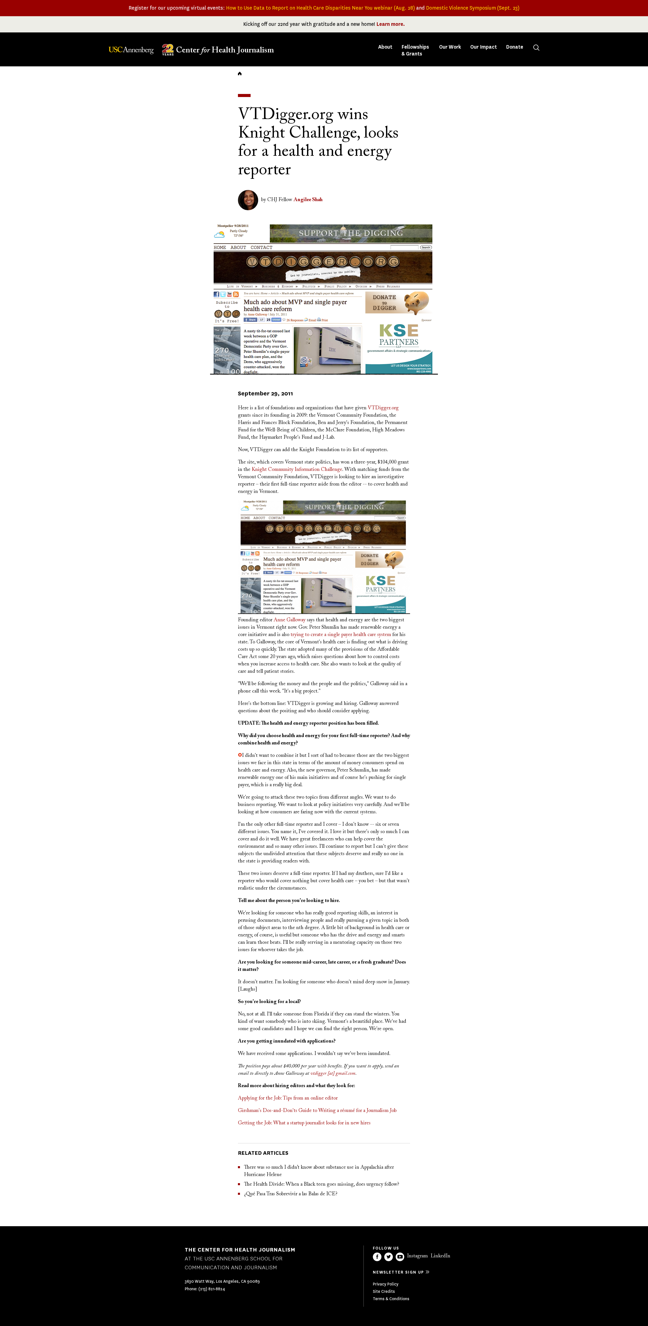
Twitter (388, 1257)
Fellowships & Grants (415, 50)
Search (536, 48)
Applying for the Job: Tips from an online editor (288, 1098)
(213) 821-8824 (211, 1289)
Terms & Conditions (391, 1298)
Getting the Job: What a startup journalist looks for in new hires (304, 1123)
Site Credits (384, 1291)
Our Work (450, 47)
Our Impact (483, 47)
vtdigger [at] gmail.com (332, 1073)
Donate (514, 47)
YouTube (400, 1257)
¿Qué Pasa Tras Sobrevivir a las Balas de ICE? (290, 1194)
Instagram (417, 1256)
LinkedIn (440, 1256)
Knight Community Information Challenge (297, 469)
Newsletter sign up (398, 1272)
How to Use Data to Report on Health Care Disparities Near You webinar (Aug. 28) (320, 8)
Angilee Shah (308, 199)
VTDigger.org (383, 408)
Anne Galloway (290, 620)
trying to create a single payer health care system (341, 634)
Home (239, 73)
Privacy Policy (385, 1284)
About (385, 47)
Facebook (377, 1257)
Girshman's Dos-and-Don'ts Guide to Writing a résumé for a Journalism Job (317, 1110)
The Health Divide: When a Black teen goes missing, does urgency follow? (321, 1184)
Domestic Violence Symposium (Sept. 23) (472, 8)
